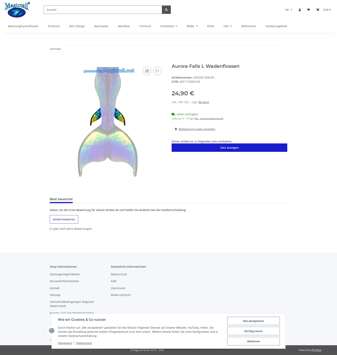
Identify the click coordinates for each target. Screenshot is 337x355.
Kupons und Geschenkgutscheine (72, 313)
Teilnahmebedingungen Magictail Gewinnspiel (72, 304)
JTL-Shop (316, 350)
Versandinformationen (64, 281)
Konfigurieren (253, 331)
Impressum (65, 343)
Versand (203, 102)
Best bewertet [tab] (61, 199)
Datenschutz (84, 343)
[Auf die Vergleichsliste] (147, 71)
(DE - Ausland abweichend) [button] (208, 118)
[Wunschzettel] (308, 9)
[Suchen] (166, 9)
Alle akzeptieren (253, 321)
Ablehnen (253, 341)
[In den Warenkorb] (53, 61)
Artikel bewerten (64, 219)
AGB (113, 281)
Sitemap (55, 295)
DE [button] (287, 10)
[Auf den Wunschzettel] (157, 71)
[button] (299, 9)
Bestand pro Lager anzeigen (197, 129)
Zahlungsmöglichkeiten (65, 274)
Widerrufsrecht (121, 295)
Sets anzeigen (229, 147)
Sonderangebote (276, 26)
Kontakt (55, 288)
